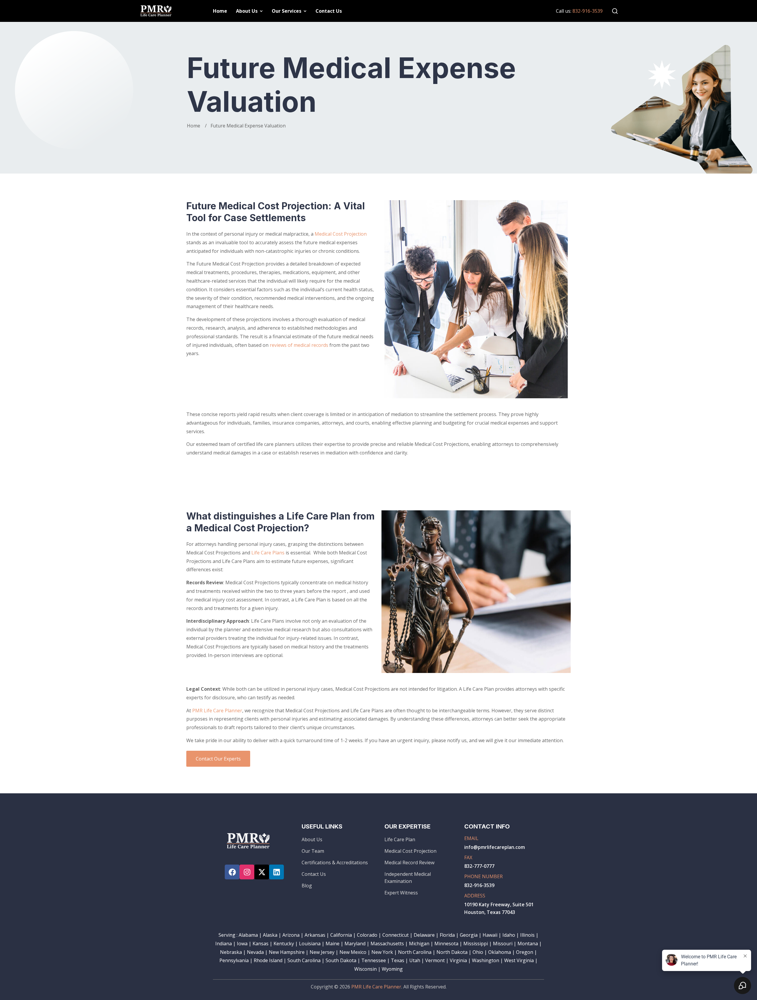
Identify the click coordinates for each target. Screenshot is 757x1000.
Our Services (286, 11)
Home (220, 11)
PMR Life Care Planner (217, 710)
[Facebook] (232, 872)
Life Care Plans (267, 552)
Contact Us (329, 11)
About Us (247, 11)
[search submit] (369, 468)
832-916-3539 (587, 11)
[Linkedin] (276, 872)
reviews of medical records (299, 345)
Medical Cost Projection (341, 234)
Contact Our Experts (218, 758)
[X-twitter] (261, 872)
